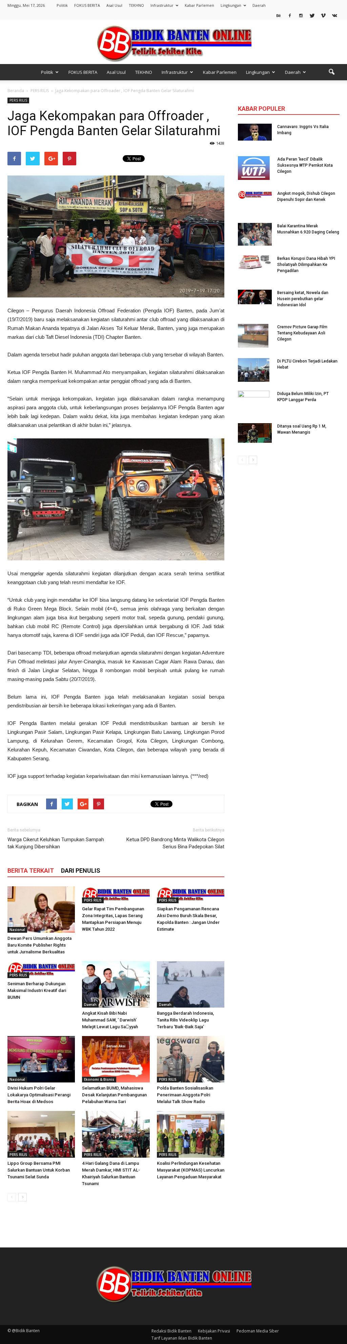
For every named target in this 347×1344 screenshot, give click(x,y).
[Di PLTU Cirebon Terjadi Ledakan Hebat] (253, 370)
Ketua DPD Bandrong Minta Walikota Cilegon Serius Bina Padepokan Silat (175, 843)
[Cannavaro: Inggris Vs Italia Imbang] (255, 132)
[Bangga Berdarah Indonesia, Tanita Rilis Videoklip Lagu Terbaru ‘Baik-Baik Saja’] (190, 984)
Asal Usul (114, 5)
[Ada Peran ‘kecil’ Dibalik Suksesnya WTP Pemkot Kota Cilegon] (254, 168)
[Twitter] (312, 15)
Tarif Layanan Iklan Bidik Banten (181, 1338)
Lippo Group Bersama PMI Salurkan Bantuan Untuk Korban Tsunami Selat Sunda (38, 1170)
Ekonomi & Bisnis (99, 1079)
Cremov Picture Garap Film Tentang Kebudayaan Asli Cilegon (302, 333)
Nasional (17, 929)
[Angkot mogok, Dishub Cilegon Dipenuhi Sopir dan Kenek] (255, 194)
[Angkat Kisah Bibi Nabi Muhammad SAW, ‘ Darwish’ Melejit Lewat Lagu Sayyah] (115, 984)
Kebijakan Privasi (214, 1331)
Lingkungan (231, 5)
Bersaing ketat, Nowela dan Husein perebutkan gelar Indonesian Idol (302, 298)
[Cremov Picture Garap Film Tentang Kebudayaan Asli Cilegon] (253, 336)
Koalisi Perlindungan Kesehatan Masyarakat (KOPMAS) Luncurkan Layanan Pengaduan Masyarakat (190, 1170)
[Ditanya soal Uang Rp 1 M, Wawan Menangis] (255, 433)
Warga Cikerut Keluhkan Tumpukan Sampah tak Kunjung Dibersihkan (55, 843)
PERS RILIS (18, 100)
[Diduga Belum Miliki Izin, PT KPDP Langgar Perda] (253, 402)
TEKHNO (136, 5)
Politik (62, 5)
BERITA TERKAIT (30, 870)
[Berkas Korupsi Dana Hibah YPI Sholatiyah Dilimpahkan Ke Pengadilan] (255, 262)
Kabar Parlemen (199, 5)
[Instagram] (301, 15)
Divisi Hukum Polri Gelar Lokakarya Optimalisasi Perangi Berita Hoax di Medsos (38, 1094)
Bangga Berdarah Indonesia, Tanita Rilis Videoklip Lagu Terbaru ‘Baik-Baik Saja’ (185, 1020)
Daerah (259, 5)
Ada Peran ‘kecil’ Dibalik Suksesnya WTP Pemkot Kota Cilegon (305, 165)
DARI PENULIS (80, 870)
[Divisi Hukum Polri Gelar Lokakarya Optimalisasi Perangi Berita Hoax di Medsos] (41, 1059)
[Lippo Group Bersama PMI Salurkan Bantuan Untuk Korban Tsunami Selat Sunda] (41, 1134)
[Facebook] (290, 15)
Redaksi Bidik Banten (171, 1331)
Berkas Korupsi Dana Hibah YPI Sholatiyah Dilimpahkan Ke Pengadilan (306, 264)
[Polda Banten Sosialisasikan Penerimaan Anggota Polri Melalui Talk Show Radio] (190, 1059)
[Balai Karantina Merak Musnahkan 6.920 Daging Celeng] (255, 234)
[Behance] (278, 15)
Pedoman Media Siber (258, 1331)
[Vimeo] (323, 15)
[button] (331, 72)
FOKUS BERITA (87, 5)
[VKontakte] (334, 15)
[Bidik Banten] (173, 42)
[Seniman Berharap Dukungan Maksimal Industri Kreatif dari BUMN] (41, 969)
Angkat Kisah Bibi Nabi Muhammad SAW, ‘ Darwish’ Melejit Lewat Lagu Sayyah (110, 1020)
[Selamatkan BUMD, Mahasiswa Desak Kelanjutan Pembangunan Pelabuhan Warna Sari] (115, 1059)
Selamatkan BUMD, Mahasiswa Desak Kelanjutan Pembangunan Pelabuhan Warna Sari (114, 1094)
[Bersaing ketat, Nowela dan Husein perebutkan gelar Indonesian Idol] (255, 297)
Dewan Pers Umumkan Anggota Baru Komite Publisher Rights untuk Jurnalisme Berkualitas (39, 945)
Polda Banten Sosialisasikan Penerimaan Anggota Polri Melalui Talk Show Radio (185, 1094)
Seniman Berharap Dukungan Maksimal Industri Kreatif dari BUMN (36, 990)
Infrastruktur (162, 5)
